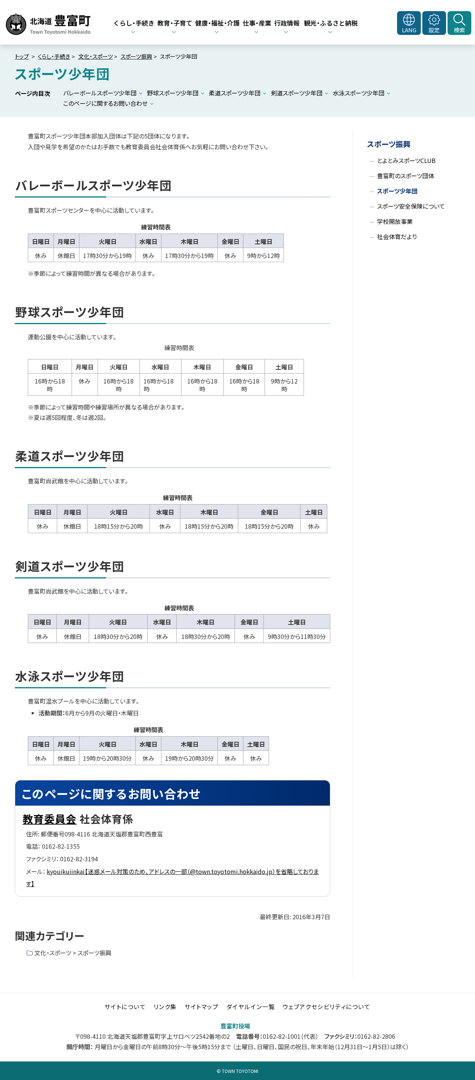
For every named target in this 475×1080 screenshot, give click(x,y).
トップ (22, 56)
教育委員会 (50, 818)
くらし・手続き (54, 56)
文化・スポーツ (95, 56)
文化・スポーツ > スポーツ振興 (73, 952)
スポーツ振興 (136, 56)
